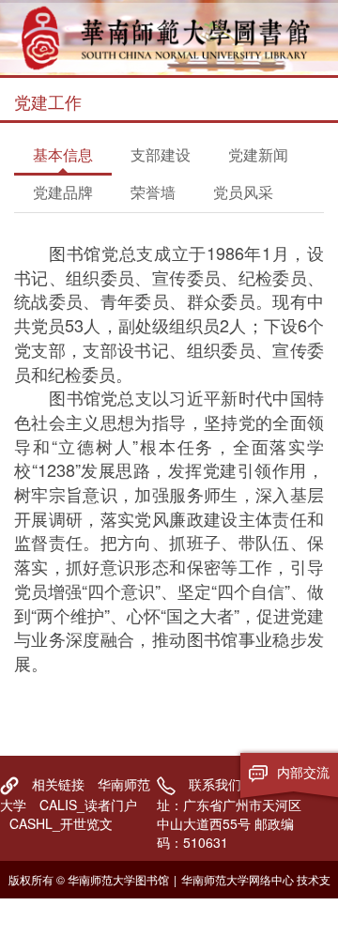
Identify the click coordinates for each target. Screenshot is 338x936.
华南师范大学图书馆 (169, 37)
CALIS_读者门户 (88, 804)
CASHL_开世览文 (61, 823)
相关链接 (58, 784)
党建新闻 (258, 154)
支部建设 (161, 154)
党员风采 (243, 192)
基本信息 (63, 154)
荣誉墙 (153, 192)
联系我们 (215, 784)
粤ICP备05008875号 (174, 917)
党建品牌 (63, 192)
